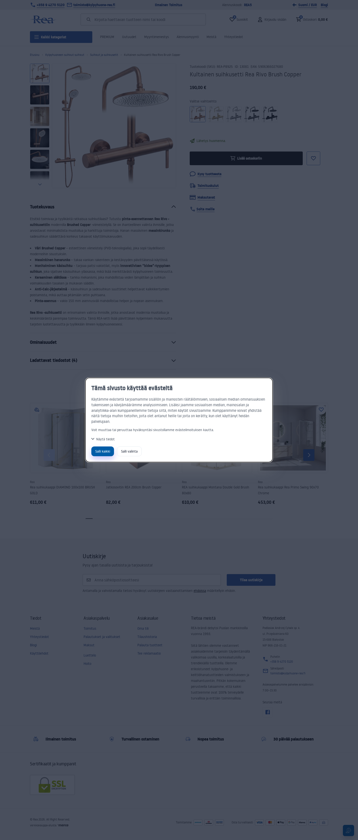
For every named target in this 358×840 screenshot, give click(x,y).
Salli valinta (129, 451)
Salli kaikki (102, 451)
